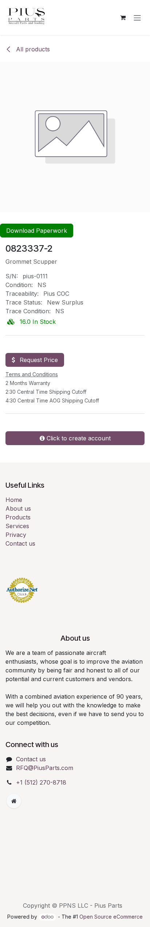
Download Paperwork (36, 230)
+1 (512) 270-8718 (41, 782)
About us (18, 508)
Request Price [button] (38, 360)
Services (17, 526)
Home (13, 499)
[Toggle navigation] (137, 17)
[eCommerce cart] (122, 17)
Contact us (20, 543)
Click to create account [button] (78, 438)
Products (18, 517)
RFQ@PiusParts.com (44, 767)
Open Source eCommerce (111, 917)
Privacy (15, 534)
